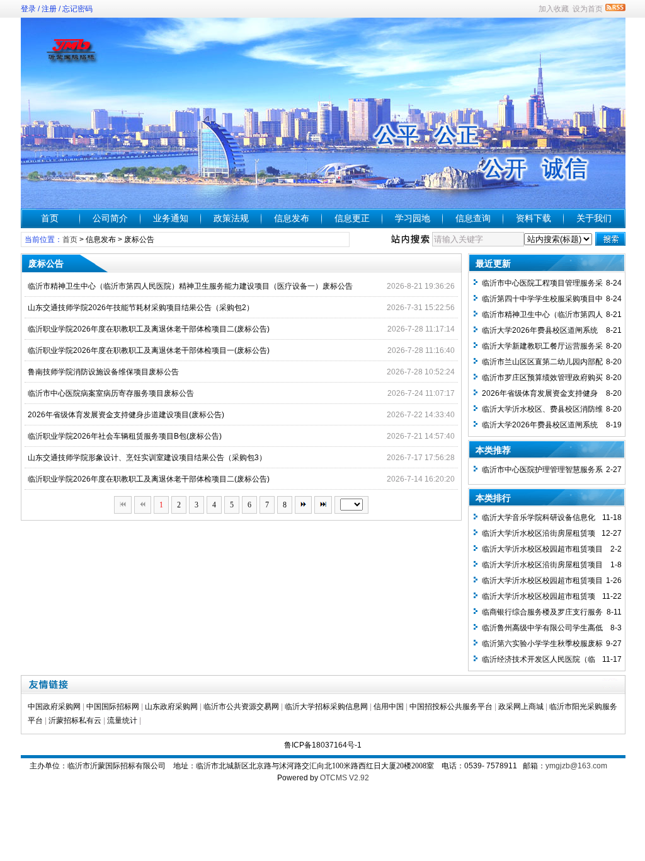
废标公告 (139, 239)
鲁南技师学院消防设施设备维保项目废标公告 (103, 371)
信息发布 (291, 218)
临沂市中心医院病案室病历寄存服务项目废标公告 (111, 393)
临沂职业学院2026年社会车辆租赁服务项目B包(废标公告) (125, 436)
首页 (50, 218)
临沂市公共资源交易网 (241, 706)
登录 (28, 8)
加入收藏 (554, 8)
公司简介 (110, 218)
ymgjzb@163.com (576, 765)
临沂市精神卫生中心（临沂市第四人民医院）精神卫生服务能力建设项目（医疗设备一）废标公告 (190, 286)
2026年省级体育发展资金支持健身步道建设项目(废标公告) (126, 414)
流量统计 (122, 720)
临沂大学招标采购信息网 (326, 706)
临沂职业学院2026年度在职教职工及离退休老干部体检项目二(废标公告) (149, 329)
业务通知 (170, 218)
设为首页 (588, 8)
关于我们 (594, 218)
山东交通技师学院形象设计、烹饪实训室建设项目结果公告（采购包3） (147, 457)
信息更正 (352, 218)
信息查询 (473, 218)
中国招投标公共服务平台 (451, 706)
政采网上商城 (521, 706)
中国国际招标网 (112, 706)
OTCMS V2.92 (344, 777)
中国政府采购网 (54, 706)
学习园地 (412, 218)
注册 (49, 8)
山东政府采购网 (171, 706)
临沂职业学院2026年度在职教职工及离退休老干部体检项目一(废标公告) (149, 350)
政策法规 (231, 218)
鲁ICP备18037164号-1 (323, 745)
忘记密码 (77, 8)
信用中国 (389, 706)
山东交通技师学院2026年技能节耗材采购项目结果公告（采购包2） (141, 307)
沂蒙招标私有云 (75, 720)
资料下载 (533, 218)
